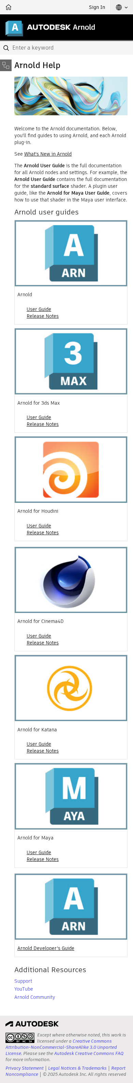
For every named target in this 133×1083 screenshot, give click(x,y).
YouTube (23, 989)
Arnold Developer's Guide (45, 948)
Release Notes (43, 316)
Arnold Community (34, 997)
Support (23, 981)
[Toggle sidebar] (6, 65)
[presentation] (19, 1038)
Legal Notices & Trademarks (77, 1068)
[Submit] (7, 48)
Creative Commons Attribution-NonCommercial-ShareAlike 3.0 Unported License (61, 1047)
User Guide (39, 309)
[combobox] (66, 48)
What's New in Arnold (48, 154)
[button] (121, 7)
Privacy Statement (24, 1068)
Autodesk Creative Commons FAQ (88, 1053)
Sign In (97, 7)
